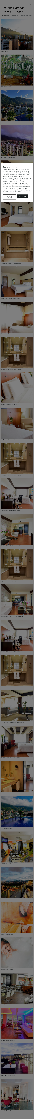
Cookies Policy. (27, 191)
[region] (17, 182)
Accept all (22, 196)
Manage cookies (9, 197)
